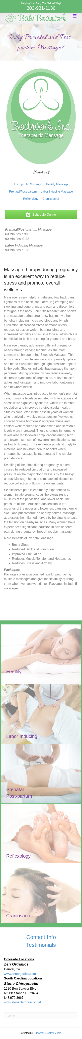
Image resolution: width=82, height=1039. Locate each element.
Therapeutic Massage (28, 184)
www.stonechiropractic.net (22, 1002)
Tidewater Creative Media (47, 1033)
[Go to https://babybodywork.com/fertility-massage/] (41, 654)
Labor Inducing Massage (57, 191)
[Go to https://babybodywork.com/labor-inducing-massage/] (41, 714)
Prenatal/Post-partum (23, 191)
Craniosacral (50, 198)
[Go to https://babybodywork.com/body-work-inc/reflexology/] (41, 833)
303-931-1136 (41, 8)
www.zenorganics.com (20, 973)
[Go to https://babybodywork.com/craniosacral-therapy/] (41, 893)
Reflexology (30, 198)
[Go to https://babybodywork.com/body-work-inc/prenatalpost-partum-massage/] (41, 773)
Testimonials (41, 945)
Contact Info (41, 937)
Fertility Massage (57, 184)
